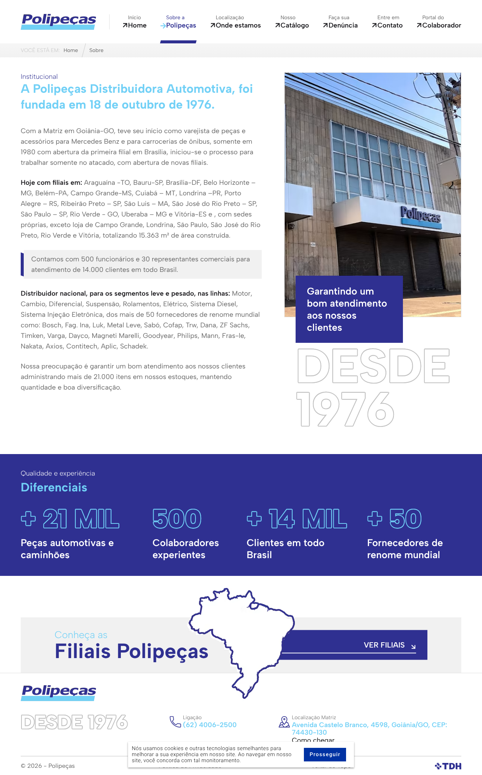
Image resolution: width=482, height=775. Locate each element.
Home (137, 21)
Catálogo (295, 21)
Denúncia (343, 21)
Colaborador (441, 21)
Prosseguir (325, 755)
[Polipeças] (58, 692)
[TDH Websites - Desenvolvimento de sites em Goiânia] (448, 766)
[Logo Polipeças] (58, 21)
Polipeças (181, 21)
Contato (390, 21)
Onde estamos (238, 21)
